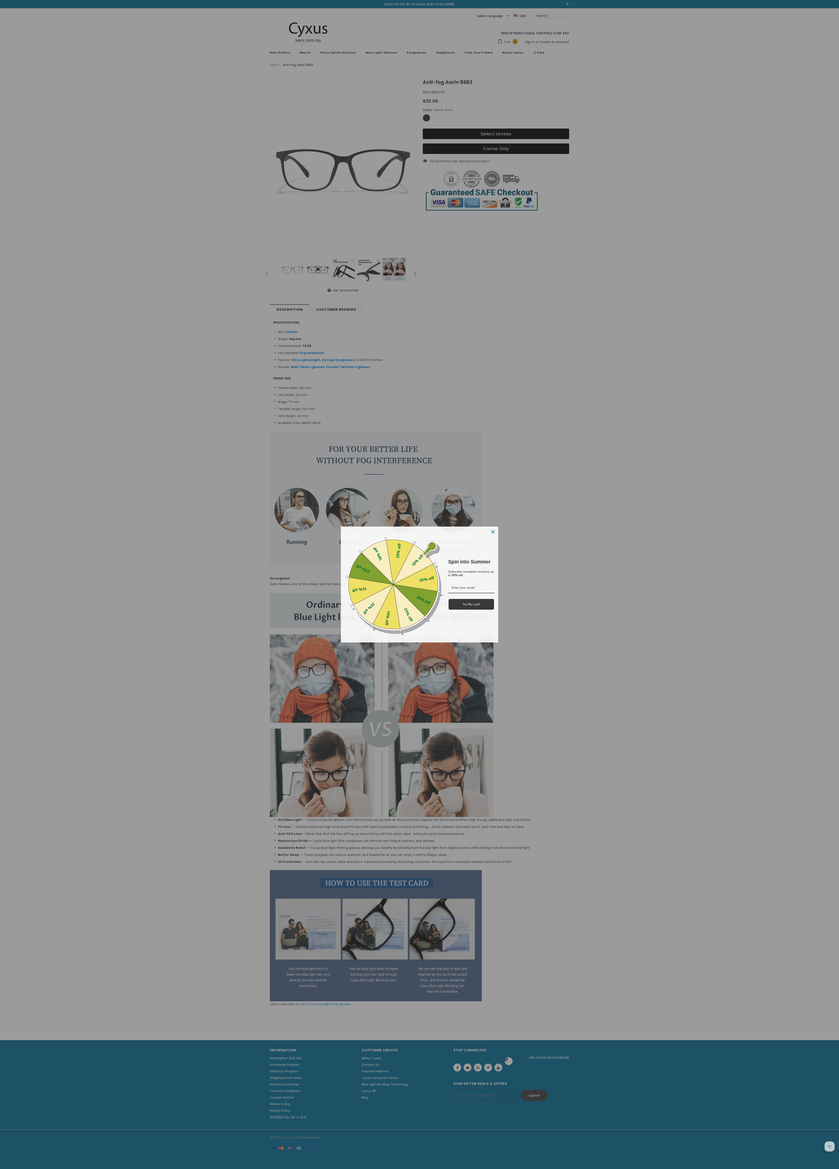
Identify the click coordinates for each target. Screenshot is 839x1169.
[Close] (493, 532)
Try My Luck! (471, 604)
